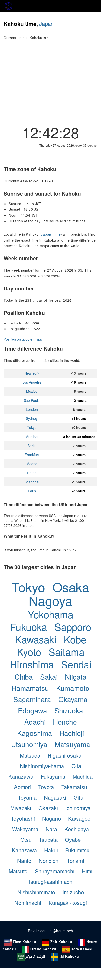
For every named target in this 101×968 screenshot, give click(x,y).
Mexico (31, 391)
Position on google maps (23, 339)
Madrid (31, 463)
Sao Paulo (32, 400)
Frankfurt (32, 454)
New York (32, 373)
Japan (46, 23)
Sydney (32, 418)
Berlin (31, 445)
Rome (32, 472)
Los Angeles (31, 382)
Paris (32, 490)
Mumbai (31, 436)
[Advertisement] (50, 85)
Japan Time (51, 234)
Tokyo (32, 427)
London (32, 409)
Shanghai (32, 481)
